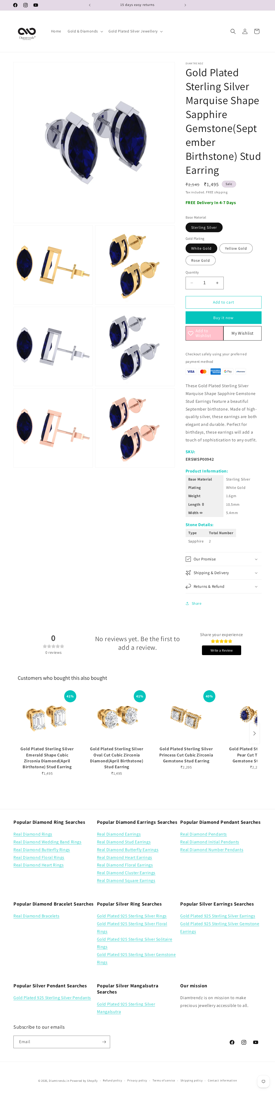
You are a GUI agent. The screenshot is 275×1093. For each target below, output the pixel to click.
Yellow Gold (236, 248)
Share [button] (197, 603)
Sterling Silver (204, 227)
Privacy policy (137, 1080)
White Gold (201, 248)
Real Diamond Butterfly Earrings (128, 849)
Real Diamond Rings (32, 834)
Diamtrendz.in (59, 1081)
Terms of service (164, 1080)
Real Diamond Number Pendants (211, 849)
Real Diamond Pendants (203, 834)
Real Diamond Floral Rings (38, 857)
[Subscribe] (104, 1042)
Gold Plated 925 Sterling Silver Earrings (217, 916)
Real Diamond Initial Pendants (209, 842)
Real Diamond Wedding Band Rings (47, 842)
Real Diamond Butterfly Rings (41, 849)
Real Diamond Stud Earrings (124, 842)
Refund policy (112, 1080)
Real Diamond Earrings (119, 834)
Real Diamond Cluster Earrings (126, 873)
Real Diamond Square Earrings (126, 880)
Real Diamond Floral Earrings (125, 865)
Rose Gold (200, 260)
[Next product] (254, 733)
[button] (84, 31)
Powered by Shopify (84, 1081)
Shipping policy (191, 1080)
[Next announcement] (185, 5)
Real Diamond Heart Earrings (124, 857)
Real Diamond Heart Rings (38, 865)
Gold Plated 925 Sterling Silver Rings (132, 916)
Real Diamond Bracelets (36, 916)
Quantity (192, 272)
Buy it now (223, 317)
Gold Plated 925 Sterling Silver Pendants (52, 997)
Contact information (222, 1080)
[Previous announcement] (90, 5)
